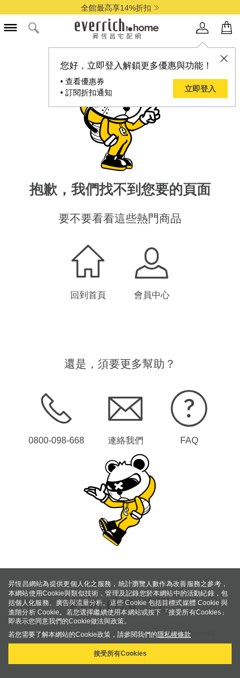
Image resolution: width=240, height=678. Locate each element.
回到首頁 (88, 295)
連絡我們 (125, 440)
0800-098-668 (56, 440)
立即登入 (200, 88)
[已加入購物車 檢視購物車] (226, 28)
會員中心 (152, 295)
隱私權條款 (174, 634)
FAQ (189, 440)
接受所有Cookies (120, 653)
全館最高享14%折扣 (116, 7)
